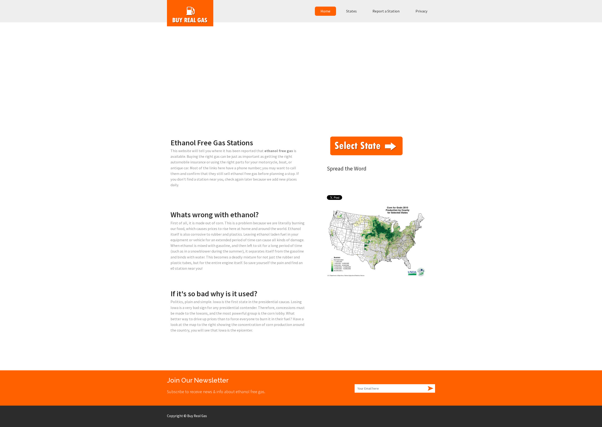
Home (325, 11)
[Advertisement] (301, 96)
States (351, 11)
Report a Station (386, 11)
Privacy (422, 11)
